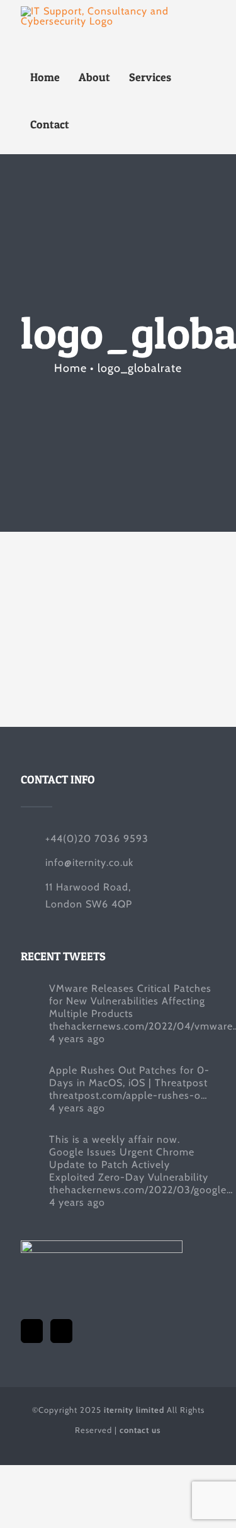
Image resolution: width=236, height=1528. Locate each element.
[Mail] (61, 1331)
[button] (92, 124)
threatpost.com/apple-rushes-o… (128, 1095)
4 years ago (77, 1039)
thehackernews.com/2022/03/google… (141, 1190)
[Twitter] (32, 1331)
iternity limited (134, 1410)
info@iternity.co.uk (89, 862)
